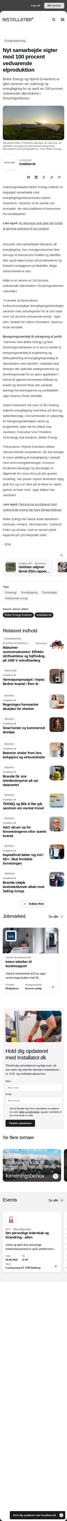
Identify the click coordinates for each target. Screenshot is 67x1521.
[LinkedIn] (36, 177)
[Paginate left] (5, 960)
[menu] (62, 19)
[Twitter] (44, 177)
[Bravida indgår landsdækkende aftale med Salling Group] (33, 882)
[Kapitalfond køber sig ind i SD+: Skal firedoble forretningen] (33, 855)
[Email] (51, 177)
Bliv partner (54, 5)
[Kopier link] (59, 177)
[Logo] (18, 19)
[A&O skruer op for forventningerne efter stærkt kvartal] (33, 827)
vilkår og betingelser (29, 1112)
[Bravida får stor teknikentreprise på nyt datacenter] (33, 776)
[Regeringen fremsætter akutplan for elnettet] (33, 702)
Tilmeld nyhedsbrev (20, 1123)
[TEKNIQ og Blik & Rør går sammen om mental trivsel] (33, 802)
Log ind (35, 5)
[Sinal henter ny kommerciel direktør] (33, 725)
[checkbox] (6, 1112)
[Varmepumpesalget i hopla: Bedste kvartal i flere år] (33, 677)
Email (8, 1094)
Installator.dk (27, 163)
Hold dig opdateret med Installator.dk (35, 1515)
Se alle (53, 916)
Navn (8, 1081)
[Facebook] (28, 177)
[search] (53, 19)
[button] (61, 555)
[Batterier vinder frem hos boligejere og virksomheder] (33, 751)
